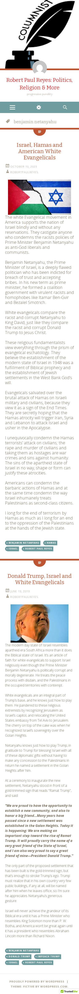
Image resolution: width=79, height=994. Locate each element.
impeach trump (49, 956)
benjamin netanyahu (24, 542)
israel (13, 548)
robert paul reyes (38, 548)
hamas (51, 542)
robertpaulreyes (24, 172)
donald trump (19, 956)
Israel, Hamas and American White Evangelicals (39, 151)
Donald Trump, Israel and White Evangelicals (40, 579)
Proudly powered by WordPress (36, 981)
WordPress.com (53, 986)
